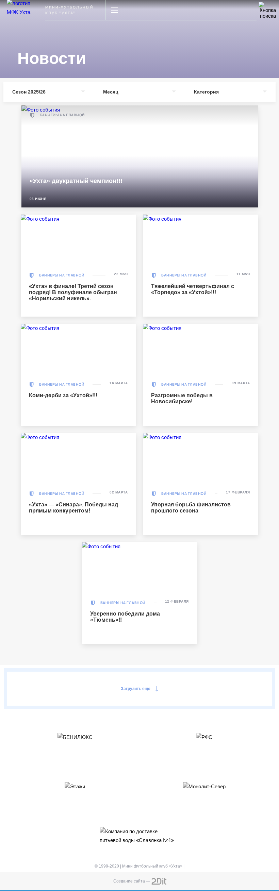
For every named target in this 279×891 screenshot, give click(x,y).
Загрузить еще (135, 688)
